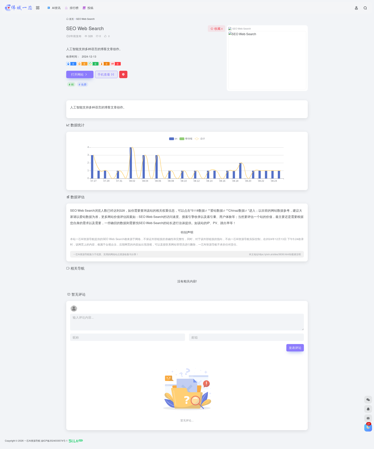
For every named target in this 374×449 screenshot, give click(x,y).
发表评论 (295, 347)
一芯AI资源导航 (32, 440)
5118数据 (198, 210)
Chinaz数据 (236, 210)
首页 (71, 18)
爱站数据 (216, 210)
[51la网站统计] (76, 440)
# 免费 (82, 84)
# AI (71, 84)
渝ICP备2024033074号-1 (54, 440)
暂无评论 (78, 294)
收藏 (218, 28)
